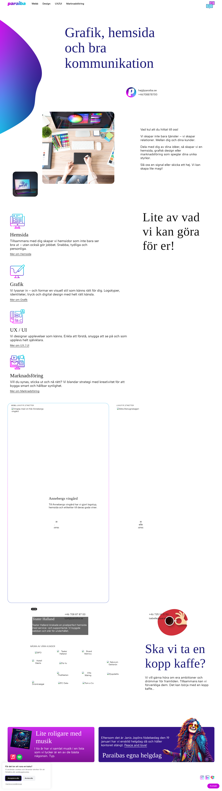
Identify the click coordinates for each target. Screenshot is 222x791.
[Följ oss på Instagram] (202, 779)
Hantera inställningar (14, 784)
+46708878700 (147, 94)
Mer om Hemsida (20, 254)
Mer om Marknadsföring (24, 391)
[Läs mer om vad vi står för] (212, 778)
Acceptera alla (13, 778)
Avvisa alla (29, 778)
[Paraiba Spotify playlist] (13, 757)
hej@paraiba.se (147, 90)
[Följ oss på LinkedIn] (207, 779)
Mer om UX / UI (19, 345)
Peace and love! (135, 745)
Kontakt (213, 786)
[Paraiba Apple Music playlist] (20, 757)
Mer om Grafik (18, 299)
